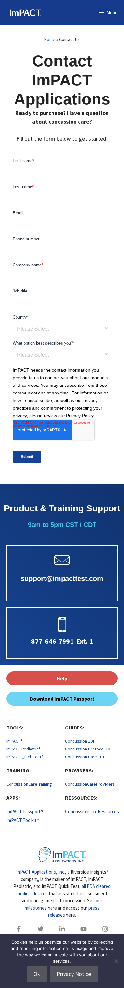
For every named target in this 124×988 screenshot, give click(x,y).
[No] (116, 961)
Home (49, 39)
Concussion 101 (80, 741)
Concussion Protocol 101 (88, 749)
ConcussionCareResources (92, 812)
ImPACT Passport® (25, 812)
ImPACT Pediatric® (23, 749)
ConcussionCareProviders (90, 784)
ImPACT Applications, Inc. (40, 872)
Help (62, 678)
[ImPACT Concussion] (22, 12)
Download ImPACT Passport (62, 699)
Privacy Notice (74, 974)
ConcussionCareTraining (29, 784)
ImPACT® (14, 741)
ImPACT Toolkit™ (23, 820)
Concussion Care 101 (85, 757)
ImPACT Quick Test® (25, 757)
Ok (36, 974)
